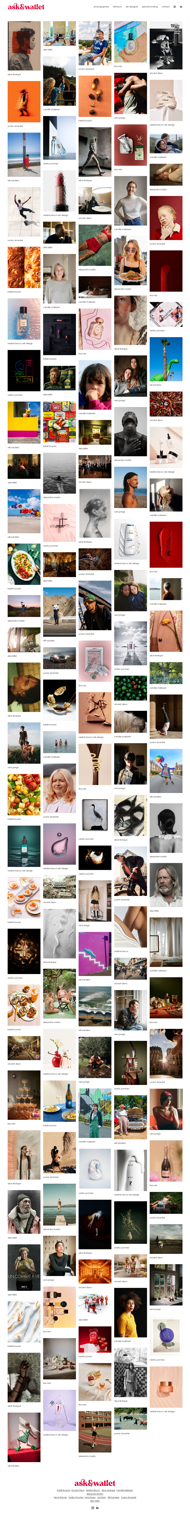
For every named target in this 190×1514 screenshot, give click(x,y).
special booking (150, 6)
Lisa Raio (101, 1497)
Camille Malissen (124, 1490)
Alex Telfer (95, 1500)
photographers (101, 6)
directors (117, 6)
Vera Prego (90, 1497)
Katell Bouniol (63, 1490)
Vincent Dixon (77, 1490)
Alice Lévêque (108, 1490)
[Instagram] (174, 6)
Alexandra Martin (95, 1494)
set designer (132, 6)
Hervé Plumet (60, 1497)
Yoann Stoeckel (128, 1497)
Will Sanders (113, 1497)
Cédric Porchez (75, 1497)
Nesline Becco (93, 1490)
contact (166, 6)
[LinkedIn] (181, 6)
